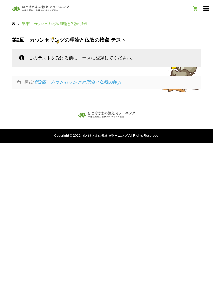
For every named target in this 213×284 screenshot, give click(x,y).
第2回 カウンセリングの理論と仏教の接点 (78, 82)
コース (84, 57)
